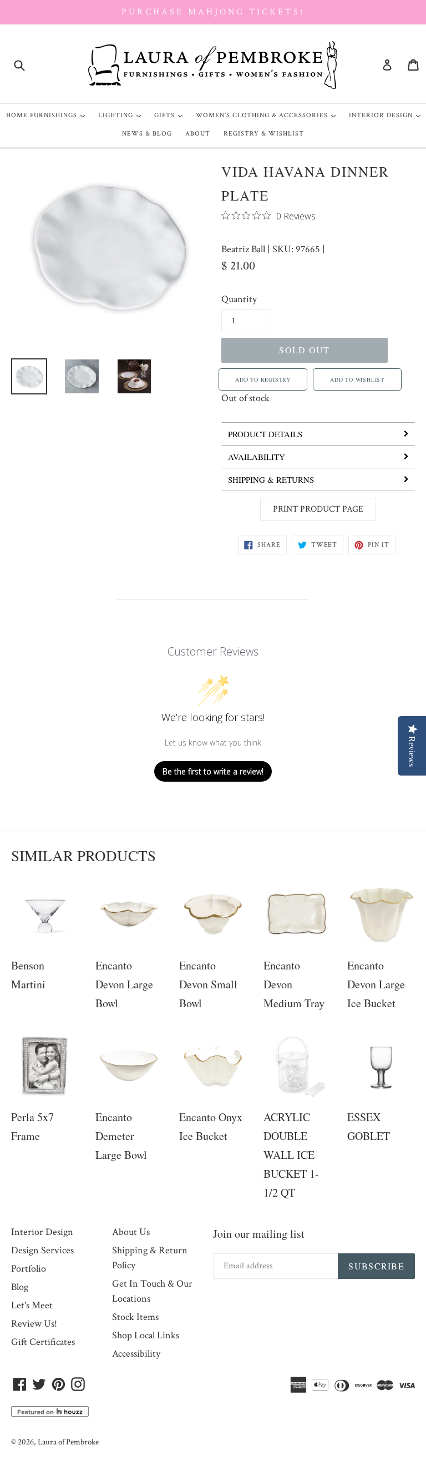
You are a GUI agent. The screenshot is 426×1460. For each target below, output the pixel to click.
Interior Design (387, 115)
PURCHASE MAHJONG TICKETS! (212, 12)
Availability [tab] (256, 456)
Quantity (239, 299)
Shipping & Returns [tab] (271, 479)
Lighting (122, 115)
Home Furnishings (48, 115)
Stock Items (135, 1317)
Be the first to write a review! (213, 771)
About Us (131, 1232)
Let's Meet (32, 1305)
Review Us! (34, 1323)
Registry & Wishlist (264, 133)
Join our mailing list (259, 1233)
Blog (19, 1287)
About (197, 133)
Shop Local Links (145, 1335)
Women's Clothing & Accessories (268, 115)
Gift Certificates (43, 1342)
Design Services (42, 1250)
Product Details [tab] (265, 433)
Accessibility (136, 1353)
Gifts (171, 115)
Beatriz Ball (243, 249)
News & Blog (147, 133)
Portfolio (28, 1268)
